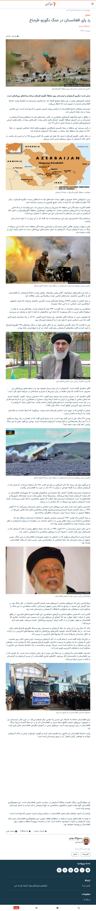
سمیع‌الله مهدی (84, 26)
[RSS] (59, 870)
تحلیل (87, 15)
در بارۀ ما (87, 899)
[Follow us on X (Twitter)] (82, 870)
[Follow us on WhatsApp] (64, 870)
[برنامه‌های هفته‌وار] (36, 908)
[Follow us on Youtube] (76, 870)
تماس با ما (86, 886)
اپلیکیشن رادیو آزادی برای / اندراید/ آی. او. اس (30, 886)
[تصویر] (57, 908)
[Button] (12, 36)
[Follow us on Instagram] (70, 870)
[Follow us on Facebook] (88, 870)
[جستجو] (78, 908)
